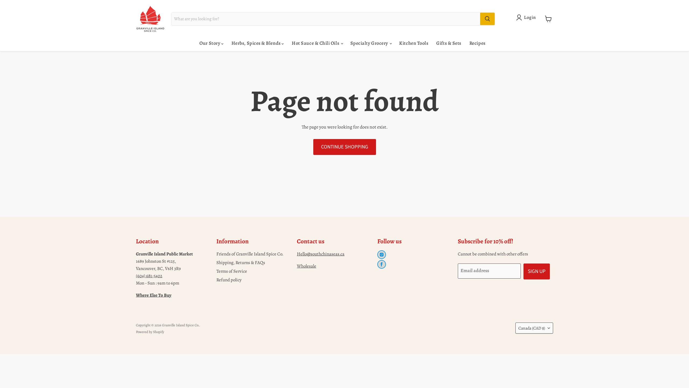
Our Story (210, 43)
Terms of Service (231, 271)
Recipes (477, 43)
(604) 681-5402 (149, 276)
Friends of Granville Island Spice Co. (249, 254)
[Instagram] (381, 254)
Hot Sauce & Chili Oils (316, 43)
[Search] (487, 19)
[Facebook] (381, 264)
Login (530, 17)
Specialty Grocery (369, 43)
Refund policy (229, 280)
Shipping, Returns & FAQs (240, 262)
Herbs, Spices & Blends (256, 43)
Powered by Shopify (150, 332)
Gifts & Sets (448, 43)
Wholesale (306, 266)
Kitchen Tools (413, 43)
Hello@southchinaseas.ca (320, 254)
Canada (531, 328)
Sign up (537, 271)
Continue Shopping (344, 147)
